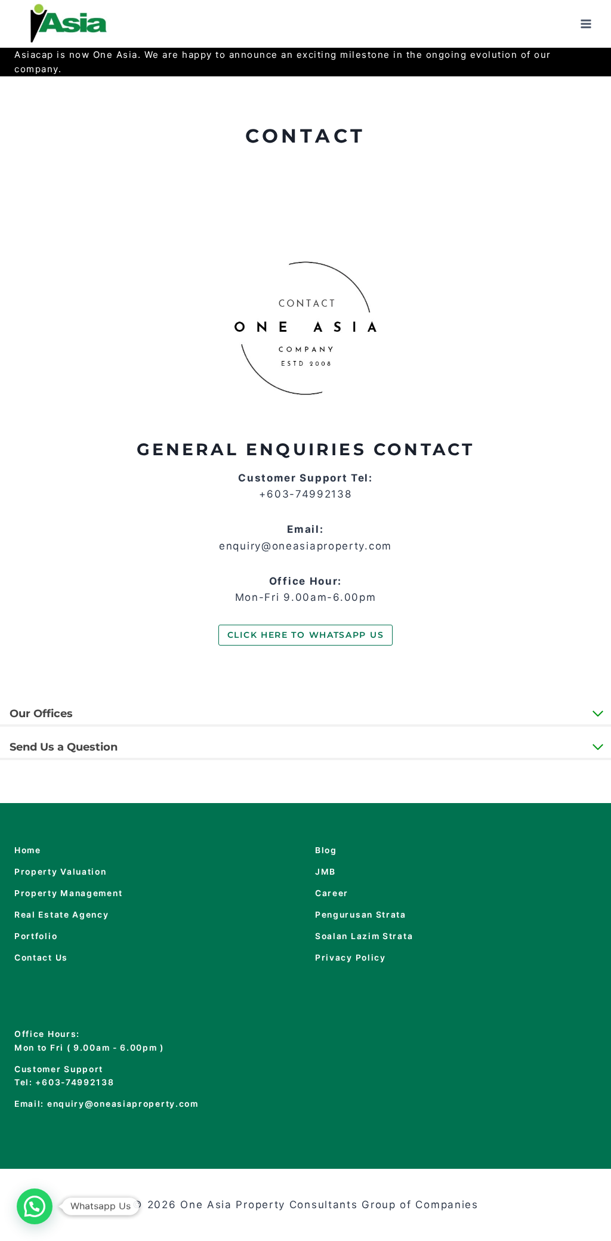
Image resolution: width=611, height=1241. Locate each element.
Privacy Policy (350, 957)
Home (27, 850)
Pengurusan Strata (360, 914)
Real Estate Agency (61, 914)
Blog (326, 850)
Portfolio (35, 936)
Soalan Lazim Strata (364, 936)
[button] (35, 1206)
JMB (325, 871)
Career (331, 893)
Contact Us (41, 957)
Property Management (68, 893)
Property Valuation (60, 871)
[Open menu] (586, 23)
